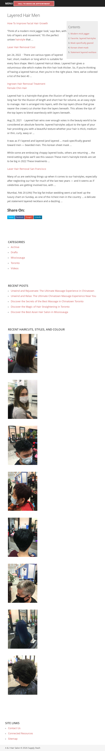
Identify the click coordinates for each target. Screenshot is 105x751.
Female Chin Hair (17, 88)
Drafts (14, 252)
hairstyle (20, 39)
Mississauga (18, 257)
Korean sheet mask (79, 47)
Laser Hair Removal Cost (21, 47)
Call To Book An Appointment (34, 4)
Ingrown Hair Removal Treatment (26, 83)
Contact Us (14, 728)
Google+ (29, 217)
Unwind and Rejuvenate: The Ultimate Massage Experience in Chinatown (52, 290)
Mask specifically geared (82, 43)
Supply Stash (34, 747)
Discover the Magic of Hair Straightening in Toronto (40, 306)
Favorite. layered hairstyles (83, 38)
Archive (15, 247)
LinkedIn (38, 217)
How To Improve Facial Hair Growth (27, 23)
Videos (15, 268)
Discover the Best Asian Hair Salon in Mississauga (39, 312)
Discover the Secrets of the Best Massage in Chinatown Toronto (47, 301)
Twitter (11, 217)
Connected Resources (20, 733)
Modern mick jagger (80, 33)
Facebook (19, 217)
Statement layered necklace (83, 52)
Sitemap (13, 738)
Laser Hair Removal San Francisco (26, 168)
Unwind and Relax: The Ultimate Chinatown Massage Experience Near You (53, 296)
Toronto (15, 263)
